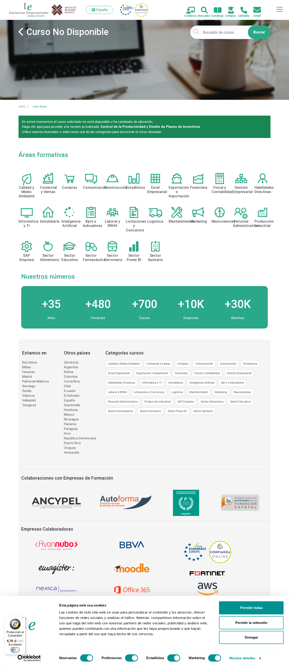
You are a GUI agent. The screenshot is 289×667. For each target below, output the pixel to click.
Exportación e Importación (152, 373)
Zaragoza (29, 405)
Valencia (28, 395)
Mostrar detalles (242, 658)
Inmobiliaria (175, 382)
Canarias (28, 372)
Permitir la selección (251, 623)
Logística (177, 392)
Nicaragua (71, 419)
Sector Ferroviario (150, 411)
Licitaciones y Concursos (149, 392)
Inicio (22, 106)
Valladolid (29, 400)
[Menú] (23, 619)
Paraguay (71, 429)
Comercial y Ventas (158, 363)
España (69, 400)
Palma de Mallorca (35, 381)
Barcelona (29, 362)
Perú (67, 433)
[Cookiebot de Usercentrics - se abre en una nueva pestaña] (29, 658)
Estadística (250, 363)
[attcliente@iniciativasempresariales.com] (254, 10)
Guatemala (72, 405)
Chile (67, 386)
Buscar (259, 32)
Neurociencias (242, 392)
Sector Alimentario (212, 401)
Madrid (27, 376)
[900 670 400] (241, 10)
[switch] (131, 658)
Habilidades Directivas (121, 382)
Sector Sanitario (203, 411)
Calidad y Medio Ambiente (124, 363)
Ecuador (70, 391)
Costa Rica (72, 381)
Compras (183, 363)
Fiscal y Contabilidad (207, 373)
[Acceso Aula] (228, 10)
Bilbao (26, 367)
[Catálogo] (215, 10)
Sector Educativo (240, 401)
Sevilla (26, 391)
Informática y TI (152, 382)
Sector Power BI (177, 411)
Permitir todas (251, 608)
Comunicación (204, 363)
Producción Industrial (157, 401)
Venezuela (71, 452)
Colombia (70, 376)
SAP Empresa (185, 401)
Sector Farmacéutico (120, 411)
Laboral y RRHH (117, 392)
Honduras (71, 410)
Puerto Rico (72, 443)
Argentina (71, 367)
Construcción (228, 363)
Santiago (28, 386)
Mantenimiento (198, 392)
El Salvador (72, 395)
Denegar (251, 637)
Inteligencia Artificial (202, 382)
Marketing (221, 392)
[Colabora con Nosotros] (188, 10)
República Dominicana (80, 438)
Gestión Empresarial (239, 373)
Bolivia (68, 372)
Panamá (70, 424)
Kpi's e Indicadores (232, 382)
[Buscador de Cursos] (202, 10)
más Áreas (40, 106)
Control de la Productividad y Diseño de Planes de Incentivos (150, 127)
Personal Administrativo (123, 401)
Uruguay (70, 448)
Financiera (181, 373)
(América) (71, 362)
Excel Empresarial (119, 373)
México (69, 414)
